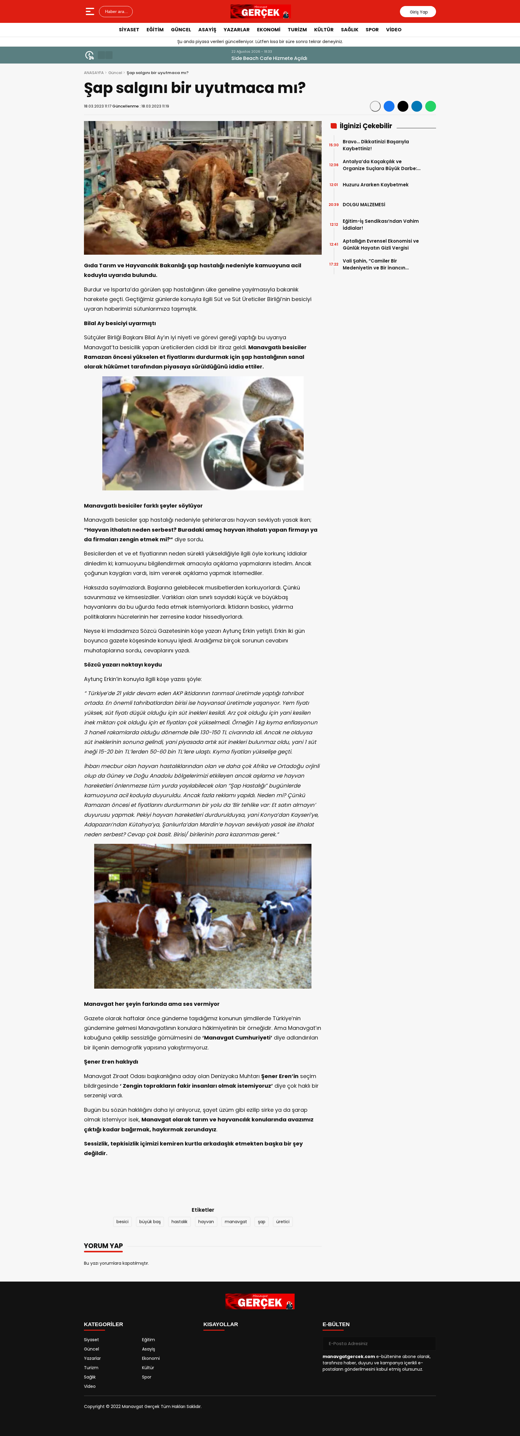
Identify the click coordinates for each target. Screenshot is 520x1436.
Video (393, 29)
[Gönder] (429, 1344)
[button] (101, 55)
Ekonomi (268, 29)
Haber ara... (116, 11)
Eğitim (155, 29)
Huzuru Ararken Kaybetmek (376, 185)
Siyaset (129, 29)
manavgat (236, 1222)
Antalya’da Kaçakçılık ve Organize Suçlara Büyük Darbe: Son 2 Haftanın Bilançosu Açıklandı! (380, 165)
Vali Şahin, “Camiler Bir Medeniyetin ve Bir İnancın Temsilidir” (374, 264)
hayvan (206, 1222)
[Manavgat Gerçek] (261, 11)
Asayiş (207, 29)
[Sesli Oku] (375, 106)
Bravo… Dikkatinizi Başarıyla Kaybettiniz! (376, 145)
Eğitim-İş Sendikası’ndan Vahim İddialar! (381, 224)
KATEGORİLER (103, 1324)
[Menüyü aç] (91, 11)
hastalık (179, 1222)
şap (261, 1222)
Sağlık (349, 29)
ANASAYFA (94, 73)
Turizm (297, 29)
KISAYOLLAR (220, 1324)
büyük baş (150, 1222)
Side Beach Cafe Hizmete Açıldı (155, 58)
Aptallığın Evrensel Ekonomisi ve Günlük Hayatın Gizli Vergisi (381, 244)
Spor (372, 29)
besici (122, 1222)
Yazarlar (237, 29)
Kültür (324, 29)
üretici (282, 1222)
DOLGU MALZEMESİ (364, 204)
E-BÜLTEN (336, 1324)
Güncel (181, 29)
